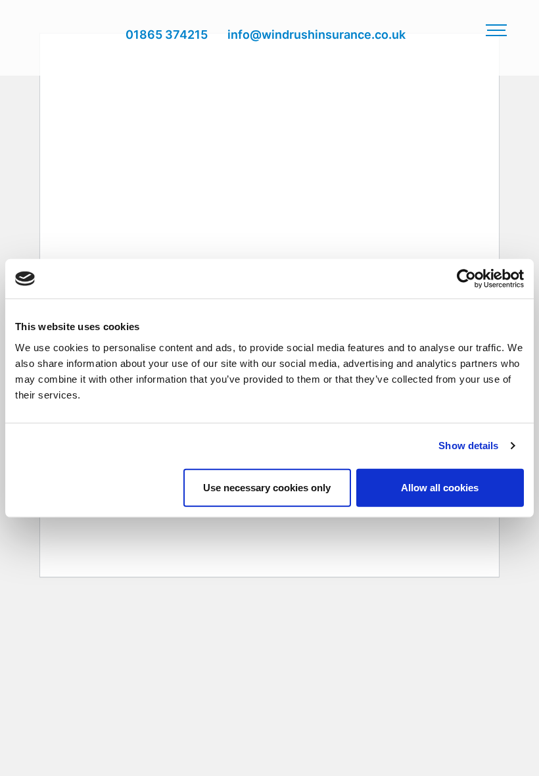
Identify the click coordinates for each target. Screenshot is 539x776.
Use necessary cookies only (267, 487)
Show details (468, 445)
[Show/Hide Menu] (496, 29)
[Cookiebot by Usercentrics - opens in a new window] (466, 279)
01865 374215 (167, 34)
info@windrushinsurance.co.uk (316, 34)
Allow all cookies (440, 487)
